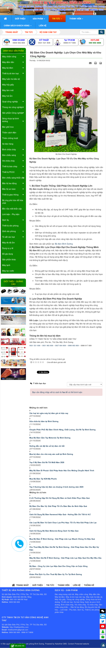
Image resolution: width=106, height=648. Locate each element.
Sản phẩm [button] (38, 18)
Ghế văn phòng (9, 231)
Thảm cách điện (9, 132)
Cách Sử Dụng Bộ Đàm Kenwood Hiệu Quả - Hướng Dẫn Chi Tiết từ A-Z (60, 514)
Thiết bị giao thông (10, 194)
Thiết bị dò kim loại (10, 73)
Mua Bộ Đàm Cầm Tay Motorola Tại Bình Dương (49, 437)
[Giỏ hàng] (102, 637)
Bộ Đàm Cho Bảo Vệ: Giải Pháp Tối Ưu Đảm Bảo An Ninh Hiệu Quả (58, 506)
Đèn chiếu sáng (9, 155)
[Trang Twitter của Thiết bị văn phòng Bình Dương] (102, 621)
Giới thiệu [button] (20, 18)
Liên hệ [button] (42, 25)
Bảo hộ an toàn (9, 189)
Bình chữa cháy (9, 149)
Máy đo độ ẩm (8, 242)
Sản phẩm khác (9, 259)
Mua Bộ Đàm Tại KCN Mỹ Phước (43, 478)
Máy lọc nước (8, 270)
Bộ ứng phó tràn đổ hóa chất (12, 201)
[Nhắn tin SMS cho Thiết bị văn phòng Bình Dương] (102, 611)
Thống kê (89, 585)
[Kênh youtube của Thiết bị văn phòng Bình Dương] (102, 626)
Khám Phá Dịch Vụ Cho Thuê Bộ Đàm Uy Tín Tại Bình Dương (55, 574)
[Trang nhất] (6, 18)
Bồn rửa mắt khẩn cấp (12, 208)
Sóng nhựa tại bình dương (10, 120)
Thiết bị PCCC (8, 172)
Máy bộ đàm (7, 67)
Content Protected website (78, 643)
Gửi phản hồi (19, 645)
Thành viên (63, 585)
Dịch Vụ (5, 220)
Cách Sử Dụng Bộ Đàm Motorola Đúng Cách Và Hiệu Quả (53, 530)
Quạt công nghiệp (10, 101)
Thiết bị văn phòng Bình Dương (31, 643)
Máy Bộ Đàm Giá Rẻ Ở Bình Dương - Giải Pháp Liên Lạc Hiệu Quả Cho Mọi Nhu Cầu (65, 558)
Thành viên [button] (75, 18)
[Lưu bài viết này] (101, 63)
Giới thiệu (37, 585)
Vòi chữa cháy (8, 160)
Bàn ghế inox (8, 126)
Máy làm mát (8, 90)
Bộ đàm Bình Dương (64, 243)
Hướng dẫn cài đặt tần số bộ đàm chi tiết (47, 446)
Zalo (103, 616)
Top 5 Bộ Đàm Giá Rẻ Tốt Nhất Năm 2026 (46, 462)
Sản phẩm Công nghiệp (12, 112)
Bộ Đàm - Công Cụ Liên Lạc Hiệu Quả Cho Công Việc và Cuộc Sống (58, 566)
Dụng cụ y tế (7, 248)
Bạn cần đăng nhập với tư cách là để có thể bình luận (57, 392)
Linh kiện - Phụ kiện (10, 214)
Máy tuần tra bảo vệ (11, 79)
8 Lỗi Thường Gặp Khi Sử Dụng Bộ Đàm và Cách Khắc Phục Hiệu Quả (59, 498)
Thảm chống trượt (10, 138)
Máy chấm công (9, 56)
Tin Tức (50, 585)
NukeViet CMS (61, 643)
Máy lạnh (6, 265)
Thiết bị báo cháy (9, 166)
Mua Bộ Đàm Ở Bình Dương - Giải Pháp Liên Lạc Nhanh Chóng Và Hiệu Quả (62, 539)
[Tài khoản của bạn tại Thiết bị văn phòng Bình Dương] (103, 631)
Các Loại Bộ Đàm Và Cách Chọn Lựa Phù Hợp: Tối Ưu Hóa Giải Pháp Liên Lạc (63, 522)
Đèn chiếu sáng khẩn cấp (13, 177)
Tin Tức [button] (56, 18)
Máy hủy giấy (8, 84)
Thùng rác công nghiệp (12, 107)
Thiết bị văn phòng (10, 225)
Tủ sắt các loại (8, 236)
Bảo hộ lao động (9, 183)
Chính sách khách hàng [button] (17, 25)
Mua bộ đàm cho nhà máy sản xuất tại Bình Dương (51, 454)
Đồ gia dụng (7, 253)
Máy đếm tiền (8, 62)
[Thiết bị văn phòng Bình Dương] (8, 4)
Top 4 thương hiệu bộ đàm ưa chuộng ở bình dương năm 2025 (56, 487)
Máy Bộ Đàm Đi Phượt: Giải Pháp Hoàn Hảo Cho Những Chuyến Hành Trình (61, 470)
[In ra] (96, 63)
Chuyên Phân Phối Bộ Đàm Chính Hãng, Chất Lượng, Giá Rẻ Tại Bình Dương (62, 429)
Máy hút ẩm (7, 95)
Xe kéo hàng (7, 143)
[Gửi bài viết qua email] (90, 63)
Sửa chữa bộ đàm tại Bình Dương (43, 421)
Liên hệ (76, 585)
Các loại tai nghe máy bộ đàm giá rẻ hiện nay (48, 413)
